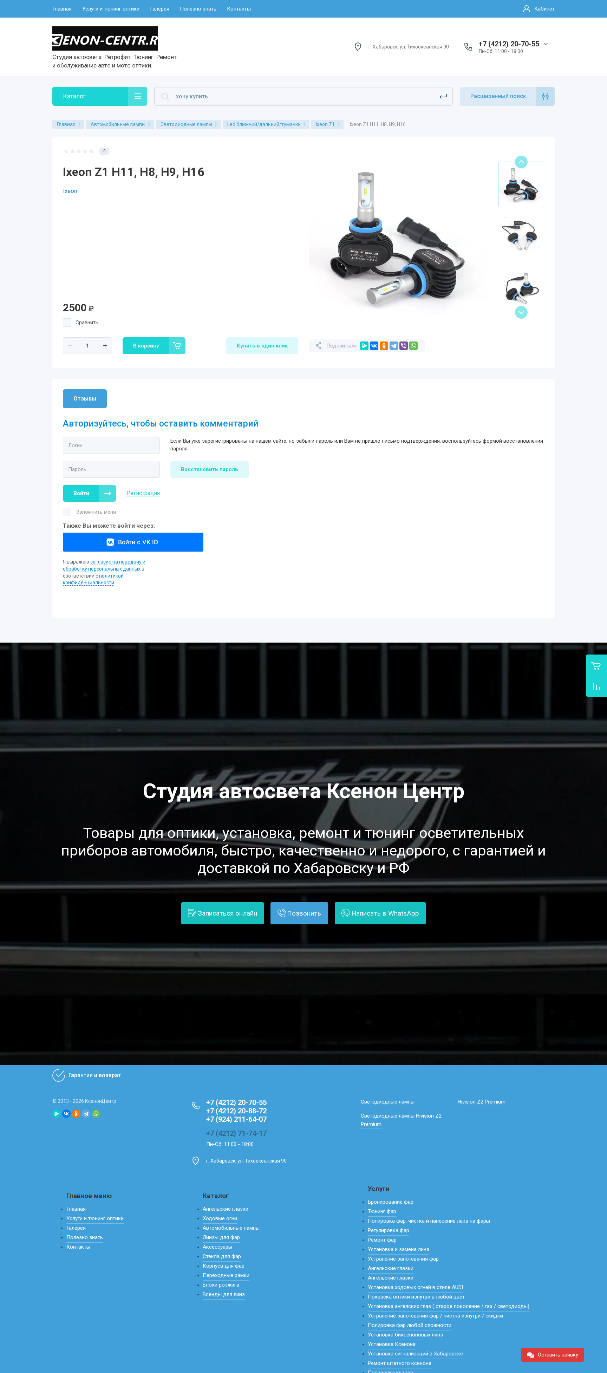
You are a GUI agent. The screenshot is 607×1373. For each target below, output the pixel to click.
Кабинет (544, 9)
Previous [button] (521, 162)
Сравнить (87, 322)
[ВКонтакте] (374, 345)
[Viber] (403, 345)
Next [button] (521, 312)
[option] (398, 237)
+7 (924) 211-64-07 (236, 1119)
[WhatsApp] (413, 345)
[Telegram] (394, 345)
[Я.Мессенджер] (364, 345)
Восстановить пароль (209, 469)
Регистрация (143, 493)
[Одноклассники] (384, 345)
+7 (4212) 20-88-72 (236, 1111)
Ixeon (70, 190)
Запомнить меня (96, 512)
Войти (81, 493)
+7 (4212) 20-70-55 (509, 44)
